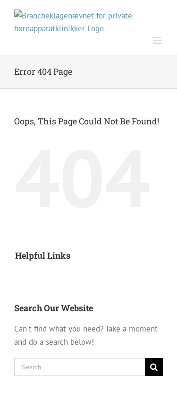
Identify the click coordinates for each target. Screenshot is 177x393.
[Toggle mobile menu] (158, 40)
